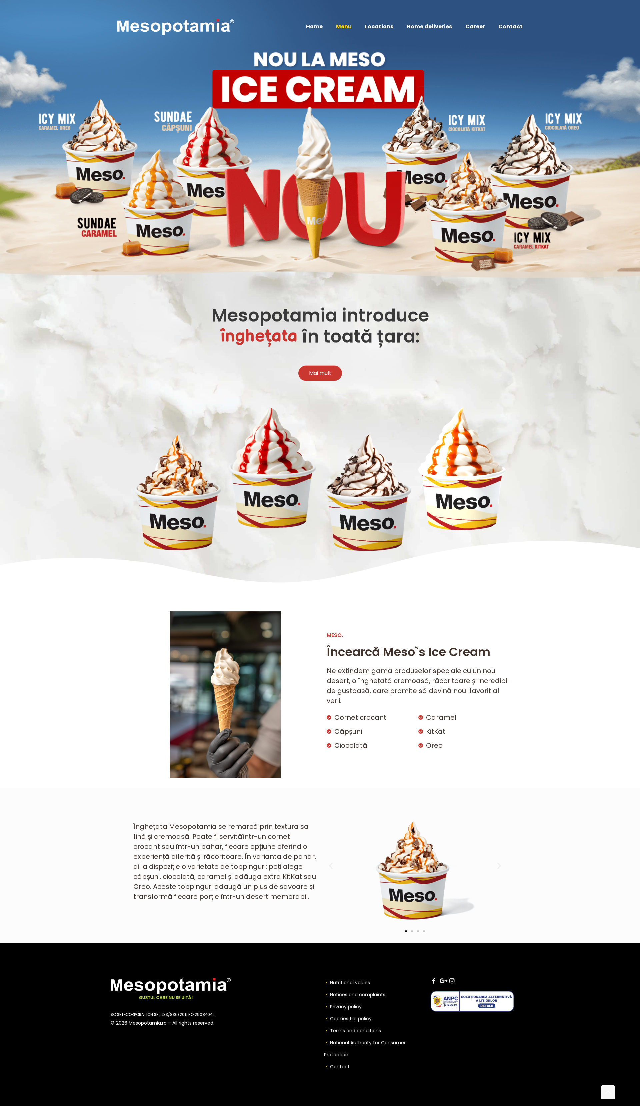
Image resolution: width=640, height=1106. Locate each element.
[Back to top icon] (608, 1092)
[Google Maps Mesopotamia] (443, 981)
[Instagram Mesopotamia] (452, 981)
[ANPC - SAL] (472, 1010)
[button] (331, 866)
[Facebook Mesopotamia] (434, 981)
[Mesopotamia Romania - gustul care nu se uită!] (175, 26)
